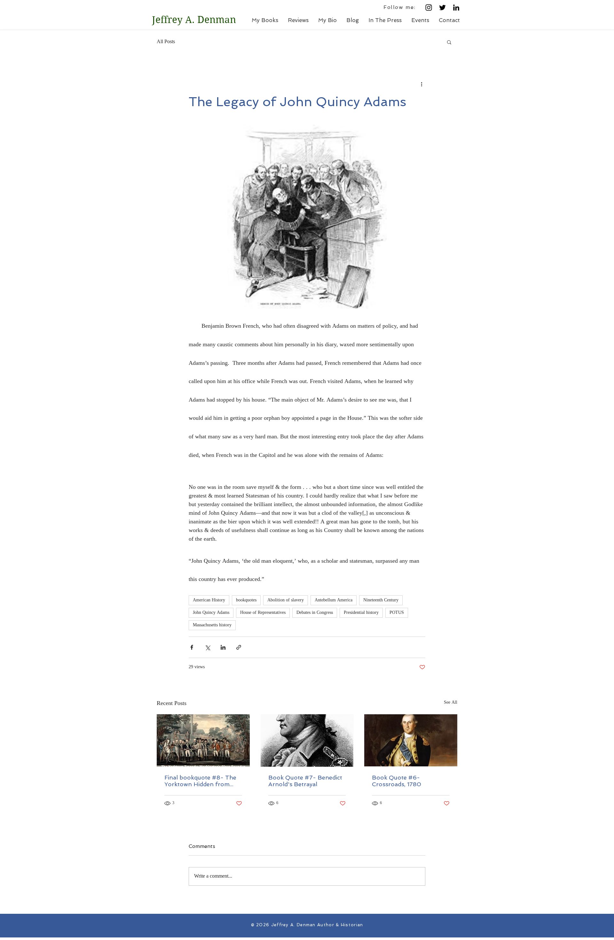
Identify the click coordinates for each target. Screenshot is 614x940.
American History (209, 600)
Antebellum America (333, 600)
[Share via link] (239, 647)
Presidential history (361, 612)
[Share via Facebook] (192, 647)
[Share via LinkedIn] (223, 647)
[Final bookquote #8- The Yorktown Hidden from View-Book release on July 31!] (203, 740)
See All (450, 703)
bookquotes (246, 600)
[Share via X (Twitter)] (207, 647)
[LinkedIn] (456, 7)
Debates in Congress (314, 612)
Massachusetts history (212, 625)
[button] (449, 41)
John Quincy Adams (211, 612)
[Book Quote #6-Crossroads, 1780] (410, 740)
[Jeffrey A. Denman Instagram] (428, 7)
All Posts (166, 41)
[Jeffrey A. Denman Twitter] (442, 7)
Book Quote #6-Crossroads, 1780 (396, 780)
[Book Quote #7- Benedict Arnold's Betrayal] (307, 740)
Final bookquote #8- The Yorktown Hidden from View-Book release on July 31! (202, 780)
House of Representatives (263, 612)
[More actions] (421, 84)
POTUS (397, 612)
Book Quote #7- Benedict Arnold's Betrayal (305, 780)
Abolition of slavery (285, 600)
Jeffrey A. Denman (194, 19)
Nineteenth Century (380, 600)
